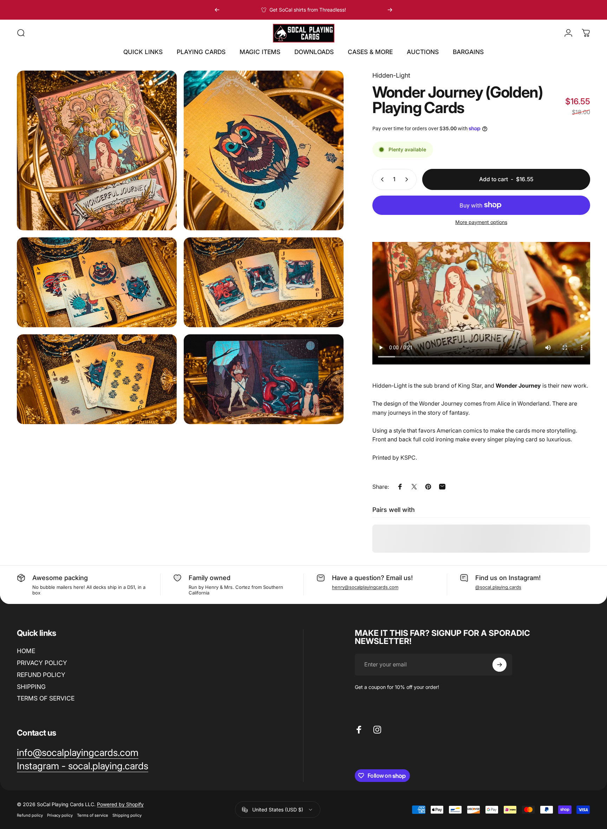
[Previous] (217, 10)
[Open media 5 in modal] (97, 379)
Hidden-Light (391, 75)
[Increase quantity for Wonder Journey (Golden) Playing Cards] (408, 179)
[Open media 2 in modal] (264, 150)
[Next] (390, 10)
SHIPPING (31, 686)
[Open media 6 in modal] (264, 379)
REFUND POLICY (41, 674)
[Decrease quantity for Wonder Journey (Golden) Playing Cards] (381, 179)
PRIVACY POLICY (42, 662)
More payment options (481, 222)
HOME (26, 650)
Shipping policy (127, 815)
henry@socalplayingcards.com (365, 587)
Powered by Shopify (120, 804)
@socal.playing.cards (498, 587)
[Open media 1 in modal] (97, 150)
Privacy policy (60, 815)
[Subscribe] (499, 665)
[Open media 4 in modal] (264, 282)
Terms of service (92, 815)
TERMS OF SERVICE (45, 698)
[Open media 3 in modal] (97, 282)
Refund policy (30, 815)
